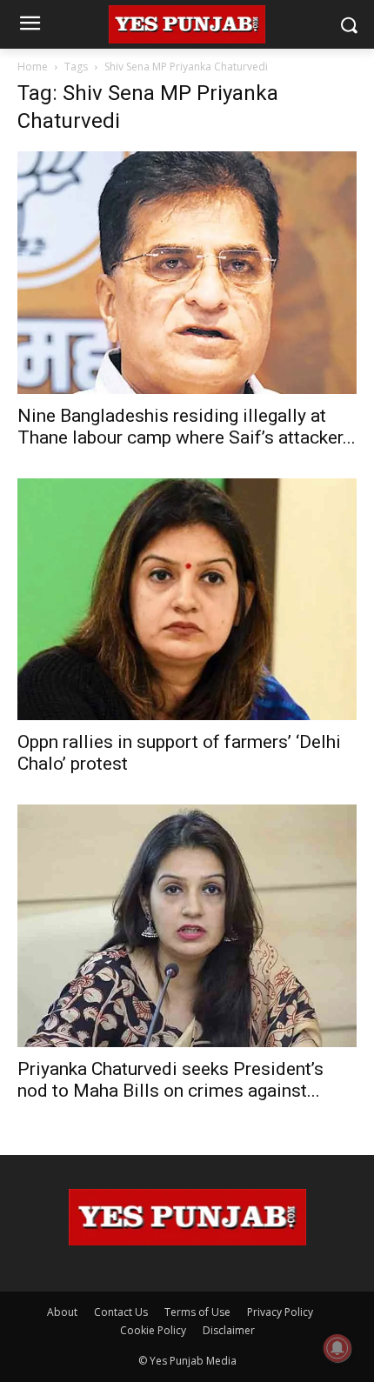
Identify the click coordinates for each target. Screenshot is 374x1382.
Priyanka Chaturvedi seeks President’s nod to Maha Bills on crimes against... (170, 1079)
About (62, 1312)
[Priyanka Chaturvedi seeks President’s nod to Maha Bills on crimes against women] (187, 925)
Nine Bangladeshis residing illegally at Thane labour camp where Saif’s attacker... (186, 426)
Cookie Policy (153, 1330)
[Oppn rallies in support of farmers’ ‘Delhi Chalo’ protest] (187, 599)
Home (32, 66)
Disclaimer (229, 1330)
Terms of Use (197, 1312)
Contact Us (121, 1312)
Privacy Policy (280, 1312)
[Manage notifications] (337, 1348)
